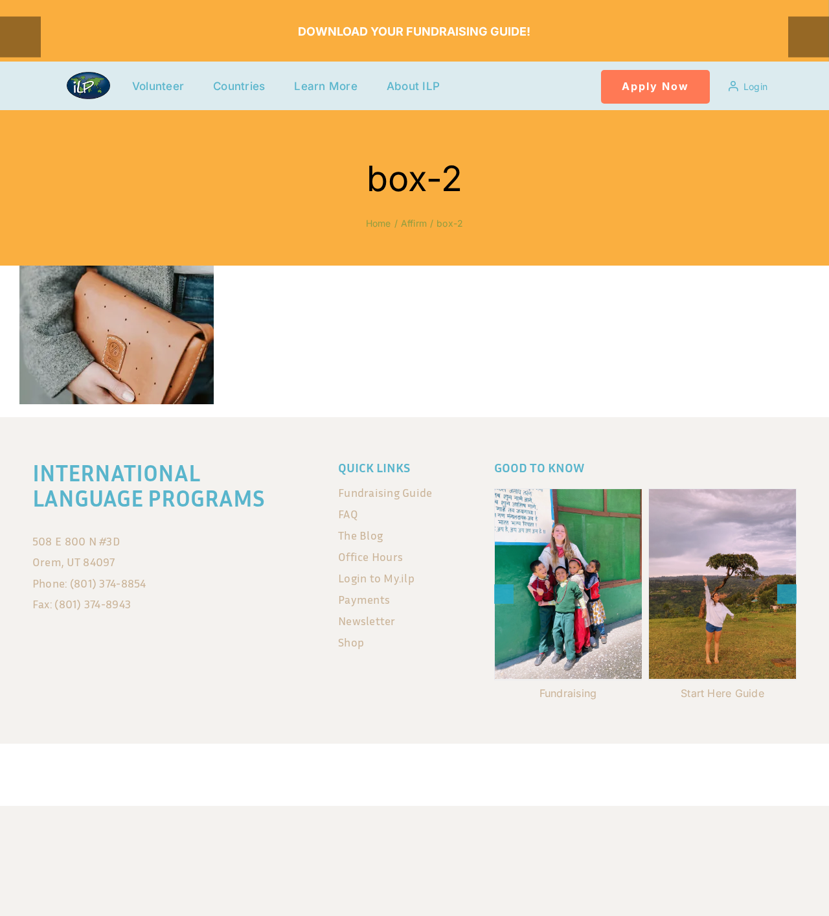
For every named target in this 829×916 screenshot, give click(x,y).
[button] (504, 594)
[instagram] (401, 771)
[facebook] (374, 771)
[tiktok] (428, 771)
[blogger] (455, 771)
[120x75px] (88, 77)
